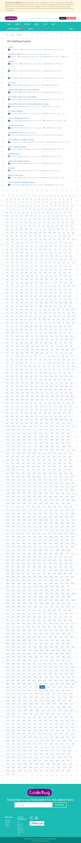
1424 (60, 533)
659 (51, 343)
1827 (29, 640)
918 (59, 403)
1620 (7, 587)
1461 (50, 543)
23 (19, 199)
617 (50, 333)
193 (73, 232)
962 (64, 413)
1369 (46, 520)
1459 (39, 543)
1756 (59, 620)
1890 (41, 657)
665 (12, 346)
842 (32, 386)
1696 (18, 607)
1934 (7, 670)
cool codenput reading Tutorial (21, 140)
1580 (65, 573)
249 (65, 246)
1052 (62, 436)
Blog (45, 24)
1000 (46, 423)
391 (71, 279)
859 (46, 389)
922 (7, 406)
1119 (22, 456)
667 (22, 346)
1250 (29, 490)
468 (32, 299)
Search (30, 28)
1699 (35, 607)
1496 (34, 553)
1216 (55, 480)
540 (31, 316)
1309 (68, 503)
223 (7, 242)
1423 (55, 533)
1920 (71, 663)
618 (55, 333)
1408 (46, 530)
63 (43, 206)
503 (65, 306)
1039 (57, 433)
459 (55, 296)
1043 (13, 436)
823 (7, 383)
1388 (7, 526)
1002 (57, 423)
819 (55, 379)
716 (54, 356)
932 (55, 406)
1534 (28, 563)
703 (61, 353)
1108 (34, 453)
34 (63, 199)
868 (22, 393)
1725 (34, 613)
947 (60, 409)
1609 (19, 583)
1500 (56, 553)
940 (27, 409)
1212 (34, 480)
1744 (65, 617)
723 (16, 359)
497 (36, 306)
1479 (7, 550)
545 (54, 316)
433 (65, 289)
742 (35, 363)
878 (71, 393)
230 (41, 242)
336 (7, 269)
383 (31, 279)
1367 (35, 520)
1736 (23, 617)
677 (71, 346)
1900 (30, 660)
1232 (72, 483)
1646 (18, 593)
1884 (7, 657)
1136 (44, 460)
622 (7, 336)
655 (31, 343)
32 (55, 199)
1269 (62, 493)
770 (27, 369)
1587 (34, 577)
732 (59, 359)
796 (12, 376)
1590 (51, 577)
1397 (56, 526)
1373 (67, 520)
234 (60, 242)
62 (39, 206)
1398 (62, 526)
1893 (57, 657)
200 (35, 236)
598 (26, 329)
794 (69, 373)
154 (30, 226)
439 (26, 292)
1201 (44, 476)
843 (37, 386)
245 (46, 246)
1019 (13, 429)
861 (56, 389)
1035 (35, 433)
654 (26, 343)
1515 (65, 556)
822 (69, 379)
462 (69, 296)
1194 (7, 476)
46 (43, 202)
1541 (66, 563)
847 (56, 386)
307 (7, 262)
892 (72, 396)
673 (52, 346)
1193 (71, 473)
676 (66, 346)
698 (37, 353)
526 (35, 313)
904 (61, 399)
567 (17, 323)
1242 (56, 486)
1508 (29, 556)
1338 (18, 513)
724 (21, 359)
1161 (38, 466)
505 (7, 309)
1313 (23, 506)
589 (51, 326)
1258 (71, 490)
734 (68, 359)
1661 (29, 597)
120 (12, 219)
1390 (18, 526)
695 (22, 353)
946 (55, 409)
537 (17, 316)
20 (7, 199)
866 (12, 393)
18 (70, 196)
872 (42, 393)
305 (66, 259)
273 (46, 252)
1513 (55, 556)
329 (41, 266)
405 (70, 282)
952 (17, 413)
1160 (33, 466)
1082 (29, 446)
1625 (35, 587)
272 (41, 252)
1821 (66, 637)
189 (54, 232)
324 (17, 266)
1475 (56, 546)
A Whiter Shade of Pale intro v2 (41, 54)
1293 (51, 500)
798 (21, 376)
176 (63, 229)
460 (59, 296)
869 (27, 393)
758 (39, 366)
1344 (51, 513)
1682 (7, 603)
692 (7, 353)
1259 (7, 493)
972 (46, 416)
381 (22, 279)
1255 (56, 490)
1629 (57, 587)
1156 (12, 466)
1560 (28, 570)
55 (10, 206)
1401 (7, 530)
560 (53, 319)
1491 (7, 553)
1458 (34, 543)
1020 (18, 429)
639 (22, 339)
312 (31, 262)
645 (52, 339)
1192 (65, 473)
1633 (13, 590)
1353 (28, 516)
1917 (55, 663)
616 (46, 333)
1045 (24, 436)
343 (41, 269)
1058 (29, 440)
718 (63, 356)
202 (45, 236)
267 (17, 252)
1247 (13, 490)
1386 (67, 523)
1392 (29, 526)
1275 (23, 496)
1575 (39, 573)
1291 (40, 500)
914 (40, 403)
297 (26, 259)
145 (58, 222)
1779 (44, 627)
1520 (23, 560)
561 (58, 319)
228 (31, 242)
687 (52, 349)
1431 (29, 536)
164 (7, 229)
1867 (47, 650)
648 (66, 339)
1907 (68, 660)
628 (37, 336)
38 (11, 202)
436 (12, 292)
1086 (52, 446)
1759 (7, 623)
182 (21, 232)
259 (45, 249)
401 (51, 282)
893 (7, 399)
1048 (40, 436)
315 (45, 262)
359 (50, 272)
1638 (40, 590)
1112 (54, 453)
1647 (24, 593)
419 (69, 286)
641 (32, 339)
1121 (33, 456)
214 (36, 239)
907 (7, 403)
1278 (39, 496)
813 (26, 379)
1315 (33, 506)
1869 (58, 650)
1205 (66, 476)
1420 (39, 533)
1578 (54, 573)
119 (7, 219)
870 (32, 393)
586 (36, 326)
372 (46, 276)
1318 (49, 506)
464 (12, 299)
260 (50, 249)
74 (18, 209)
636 (7, 339)
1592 (61, 577)
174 (54, 229)
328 (36, 266)
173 (49, 229)
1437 (61, 536)
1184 (23, 473)
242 (31, 246)
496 (31, 306)
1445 (34, 540)
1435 (50, 536)
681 (22, 349)
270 (32, 252)
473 (56, 299)
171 (40, 229)
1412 (67, 530)
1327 (29, 510)
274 (51, 252)
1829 (40, 640)
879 (7, 396)
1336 (7, 513)
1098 (51, 450)
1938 (29, 670)
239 (17, 246)
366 (17, 276)
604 (56, 329)
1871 (69, 650)
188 (49, 232)
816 (40, 379)
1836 (13, 643)
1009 (30, 426)
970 (37, 416)
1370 (51, 520)
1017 (73, 426)
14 (54, 196)
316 (50, 262)
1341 (34, 513)
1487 (51, 550)
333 (60, 266)
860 (50, 389)
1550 (44, 567)
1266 (46, 493)
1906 (63, 660)
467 (27, 299)
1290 (35, 500)
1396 (51, 526)
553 (21, 319)
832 (51, 383)
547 (64, 316)
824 (12, 383)
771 (31, 369)
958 (45, 413)
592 (65, 326)
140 (35, 222)
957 (40, 413)
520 (7, 313)
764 (68, 366)
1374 (73, 520)
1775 (23, 627)
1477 (66, 546)
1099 (57, 450)
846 (51, 386)
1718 (64, 610)
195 (12, 236)
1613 (40, 583)
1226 (40, 483)
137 (21, 222)
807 (66, 376)
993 (12, 423)
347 (60, 269)
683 (32, 349)
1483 (29, 550)
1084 (41, 446)
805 (56, 376)
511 (36, 309)
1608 (13, 583)
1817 (44, 637)
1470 (29, 546)
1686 (30, 603)
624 (17, 336)
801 (36, 376)
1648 (29, 593)
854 (21, 389)
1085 (46, 446)
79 (38, 209)
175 (58, 229)
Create (17, 24)
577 (64, 323)
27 (35, 199)
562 (63, 319)
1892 (52, 657)
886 (42, 396)
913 (36, 403)
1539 (55, 563)
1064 (62, 440)
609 (12, 333)
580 (7, 326)
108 (26, 216)
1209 (18, 480)
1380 (34, 523)
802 (41, 376)
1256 (61, 490)
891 (67, 396)
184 (31, 232)
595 (12, 329)
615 (41, 333)
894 (12, 399)
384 (36, 279)
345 (51, 269)
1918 (60, 663)
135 (12, 222)
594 (7, 329)
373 (51, 276)
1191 (60, 473)
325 (22, 266)
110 (36, 216)
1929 (50, 667)
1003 (63, 423)
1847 (7, 647)
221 (68, 239)
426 (31, 289)
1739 (39, 617)
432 (60, 289)
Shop (53, 24)
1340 (29, 513)
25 (27, 199)
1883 (67, 653)
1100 (62, 450)
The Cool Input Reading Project (21, 182)
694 (17, 353)
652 (17, 343)
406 (7, 286)
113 (49, 216)
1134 (33, 460)
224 (12, 242)
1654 (62, 593)
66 (55, 206)
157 (43, 226)
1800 (18, 633)
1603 (51, 580)
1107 (28, 453)
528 (45, 313)
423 (17, 289)
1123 (43, 456)
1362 (7, 520)
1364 (18, 520)
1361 (71, 516)
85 (63, 209)
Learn (36, 24)
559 (49, 319)
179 (7, 232)
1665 (52, 597)
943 (41, 409)
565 (7, 323)
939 (22, 409)
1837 (18, 643)
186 (40, 232)
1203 (55, 476)
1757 (65, 620)
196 (16, 236)
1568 (71, 570)
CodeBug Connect (15, 28)
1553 (60, 567)
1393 (34, 526)
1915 (44, 663)
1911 (24, 663)
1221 (13, 483)
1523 (38, 560)
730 (50, 359)
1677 (51, 600)
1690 (52, 603)
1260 (13, 493)
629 (42, 336)
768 (17, 369)
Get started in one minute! (50, 18)
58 (22, 206)
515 (54, 309)
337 (12, 269)
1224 (29, 483)
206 (64, 236)
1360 (66, 516)
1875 (23, 653)
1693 (69, 603)
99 (51, 212)
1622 (18, 587)
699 (42, 353)
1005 (7, 426)
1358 (55, 516)
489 (66, 303)
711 (31, 356)
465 (17, 299)
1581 (70, 573)
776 (54, 369)
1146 (28, 463)
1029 (68, 429)
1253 (45, 490)
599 (31, 329)
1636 (29, 590)
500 (50, 306)
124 (30, 219)
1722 (18, 613)
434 (70, 289)
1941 (45, 670)
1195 (12, 476)
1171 (23, 470)
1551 (50, 567)
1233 (7, 486)
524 (26, 313)
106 (17, 216)
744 (45, 363)
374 (56, 276)
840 (22, 386)
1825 (18, 640)
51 (63, 202)
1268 (57, 493)
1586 (29, 577)
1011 (41, 426)
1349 (7, 516)
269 (27, 252)
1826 (24, 640)
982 (26, 419)
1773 (12, 627)
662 (65, 343)
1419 (33, 533)
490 (71, 303)
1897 (13, 660)
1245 (72, 486)
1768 (56, 623)
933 (60, 406)
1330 (45, 510)
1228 (50, 483)
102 (65, 212)
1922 (12, 667)
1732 (71, 613)
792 (60, 373)
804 (51, 376)
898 (32, 399)
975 (60, 416)
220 (63, 239)
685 (42, 349)
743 (40, 363)
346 (55, 269)
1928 (45, 667)
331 (51, 266)
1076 (62, 443)
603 (51, 329)
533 (69, 313)
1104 (12, 453)
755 (25, 366)
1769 (61, 623)
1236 (23, 486)
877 (66, 393)
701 (52, 353)
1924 (23, 667)
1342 (40, 513)
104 (7, 216)
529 (50, 313)
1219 (71, 480)
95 (35, 212)
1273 (12, 496)
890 (62, 396)
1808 (63, 633)
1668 (69, 597)
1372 (62, 520)
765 (73, 366)
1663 (40, 597)
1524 (44, 560)
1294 (56, 500)
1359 (60, 516)
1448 (50, 540)
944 (46, 409)
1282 (61, 496)
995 (22, 423)
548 (69, 316)
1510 (40, 556)
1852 (34, 647)
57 (18, 206)
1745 (71, 617)
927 (31, 406)
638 (17, 339)
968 (27, 416)
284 (32, 256)
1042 (7, 436)
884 (32, 396)
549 (73, 316)
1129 (7, 460)
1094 (29, 450)
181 (17, 232)
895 (17, 399)
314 (40, 262)
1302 (29, 503)
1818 (50, 637)
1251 (34, 490)
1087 (57, 446)
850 (71, 386)
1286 (13, 500)
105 (12, 216)
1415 (12, 533)
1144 (18, 463)
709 (22, 356)
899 (37, 399)
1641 (57, 590)
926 (26, 406)
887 (47, 396)
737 (12, 363)
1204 (61, 476)
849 (66, 386)
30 (47, 199)
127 (44, 219)
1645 (13, 593)
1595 (7, 580)
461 (64, 296)
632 (56, 336)
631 (52, 336)
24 (23, 199)
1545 (18, 567)
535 (7, 316)
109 (31, 216)
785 (26, 373)
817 (45, 379)
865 (7, 393)
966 (17, 416)
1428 (13, 536)
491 (7, 306)
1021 (24, 429)
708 (17, 356)
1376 (12, 523)
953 (21, 413)
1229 (56, 483)
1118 (17, 456)
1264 (35, 493)
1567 (66, 570)
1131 (18, 460)
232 (51, 242)
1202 (50, 476)
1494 (23, 553)
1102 (73, 450)
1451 (67, 540)
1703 (57, 607)
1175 (43, 470)
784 (21, 373)
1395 (45, 526)
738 (17, 363)
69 (68, 206)
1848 (13, 647)
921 (73, 403)
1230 (61, 483)
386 (46, 279)
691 (72, 349)
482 (31, 303)
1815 (34, 637)
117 (66, 216)
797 (17, 376)
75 (22, 209)
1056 (18, 440)
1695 (13, 607)
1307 (57, 503)
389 (61, 279)
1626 (40, 587)
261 (55, 249)
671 (42, 346)
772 (36, 369)
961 (59, 413)
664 (7, 346)
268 (22, 252)
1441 (13, 540)
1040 (63, 433)
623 (12, 336)
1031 (13, 433)
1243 (61, 486)
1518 (12, 560)
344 (46, 269)
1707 (7, 610)
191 (64, 232)
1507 (23, 556)
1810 (7, 637)
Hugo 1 (11, 61)
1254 (50, 490)
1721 (13, 613)
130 (58, 219)
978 (7, 419)
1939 (34, 670)
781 (7, 373)
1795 (61, 630)
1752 (39, 620)
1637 (35, 590)
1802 (29, 633)
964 (7, 416)
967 (22, 416)
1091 (13, 450)
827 (27, 383)
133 (72, 219)
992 (7, 423)
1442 (18, 540)
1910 (18, 663)
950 (7, 413)
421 (7, 289)
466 (22, 299)
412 (36, 286)
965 (12, 416)
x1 (9, 68)
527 (40, 313)
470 (42, 299)
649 (71, 339)
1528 (65, 560)
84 (59, 209)
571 (36, 323)
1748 (18, 620)
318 (59, 262)
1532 (18, 563)
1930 (56, 667)
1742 (55, 617)
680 (17, 349)
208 (7, 239)
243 (36, 246)
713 (40, 356)
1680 (67, 600)
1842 (46, 643)
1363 (13, 520)
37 (7, 202)
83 (54, 209)
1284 (72, 496)
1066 (7, 443)
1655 (67, 593)
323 (12, 266)
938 (17, 409)
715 (49, 356)
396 (26, 282)
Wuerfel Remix (14, 133)
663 (70, 343)
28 (39, 199)
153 (25, 226)
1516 (70, 556)
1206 (72, 476)
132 (67, 219)
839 (17, 386)
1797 (72, 630)
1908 (7, 663)
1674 (34, 600)
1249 (24, 490)
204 (55, 236)
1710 (23, 610)
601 (41, 329)
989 (61, 419)
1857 (62, 647)
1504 (7, 556)
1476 (61, 546)
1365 (24, 520)
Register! (71, 18)
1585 (23, 577)
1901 (35, 660)
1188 (44, 473)
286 (41, 256)
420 (73, 286)
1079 (13, 446)
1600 (34, 580)
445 (55, 292)
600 (36, 329)
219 (59, 239)
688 (57, 349)
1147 (33, 463)
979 (12, 419)
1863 (24, 650)
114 (53, 216)
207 (69, 236)
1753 (44, 620)
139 (30, 222)
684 (37, 349)
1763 (29, 623)
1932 (67, 667)
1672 (24, 600)
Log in (63, 18)
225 (17, 242)
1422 (49, 533)
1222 (18, 483)
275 (55, 252)
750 (73, 363)
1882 (62, 653)
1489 (62, 550)
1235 (18, 486)
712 (36, 356)
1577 (49, 573)
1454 (12, 543)
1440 (7, 540)
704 (66, 353)
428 (41, 289)
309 (17, 262)
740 (26, 363)
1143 (12, 463)
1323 (7, 510)
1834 (68, 640)
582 (17, 326)
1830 (46, 640)
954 (26, 413)
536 (12, 316)
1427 (7, 536)
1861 (13, 650)
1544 (12, 567)
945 (51, 409)
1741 (50, 617)
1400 (73, 526)
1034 (29, 433)
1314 (28, 506)
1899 (24, 660)
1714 (44, 610)
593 (70, 326)
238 (12, 246)
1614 (45, 583)
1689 (47, 603)
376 (65, 276)
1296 (67, 500)
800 (31, 376)
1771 (72, 623)
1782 (60, 627)
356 (35, 272)
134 (7, 222)
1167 (70, 466)
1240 (45, 486)
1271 (73, 493)
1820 (61, 637)
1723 (23, 613)
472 (51, 299)
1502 (67, 553)
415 (50, 286)
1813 (23, 637)
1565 (55, 570)
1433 (40, 536)
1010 (35, 426)
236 (70, 242)
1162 (43, 466)
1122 (38, 456)
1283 (66, 496)
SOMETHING (13, 154)
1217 (60, 480)
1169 (13, 470)
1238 (34, 486)
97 (43, 212)
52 (67, 202)
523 (21, 313)
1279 (44, 496)
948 (65, 409)
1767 (50, 623)
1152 (59, 463)
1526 (54, 560)
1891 (47, 657)
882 (22, 396)
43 (31, 202)
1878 (40, 653)
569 (26, 323)
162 (66, 226)
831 (47, 383)
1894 (63, 657)
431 (55, 289)
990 (66, 419)
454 (31, 296)
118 (71, 216)
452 (21, 296)
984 (36, 419)
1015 (62, 426)
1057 (23, 440)
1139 (59, 460)
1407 (40, 530)
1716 (54, 610)
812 (22, 379)
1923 (18, 667)
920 (68, 403)
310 (22, 262)
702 (56, 353)
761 (54, 366)
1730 (60, 613)
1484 (35, 550)
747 (59, 363)
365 (12, 276)
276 (60, 252)
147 (67, 222)
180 (12, 232)
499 (46, 306)
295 (17, 259)
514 (49, 309)
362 (64, 272)
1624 (29, 587)
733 (64, 359)
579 (73, 323)
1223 (23, 483)
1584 (18, 577)
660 (55, 343)
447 (65, 292)
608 (7, 333)
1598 (23, 580)
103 (70, 212)
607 (71, 329)
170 (36, 229)
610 (17, 333)
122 (21, 219)
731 (54, 359)
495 (26, 306)
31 (51, 199)
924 (17, 406)
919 (64, 403)
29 (43, 199)
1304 (40, 503)
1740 (44, 617)
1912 (29, 663)
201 (40, 236)
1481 (18, 550)
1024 (40, 429)
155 (34, 226)
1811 (13, 637)
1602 (45, 580)
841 (27, 386)
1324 (13, 510)
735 (73, 359)
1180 (69, 470)
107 (21, 216)
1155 (7, 466)
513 (45, 309)
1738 (34, 617)
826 (22, 383)
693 (12, 353)
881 (17, 396)
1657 (7, 597)
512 (40, 309)
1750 (28, 620)
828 (32, 383)
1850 (24, 647)
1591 (56, 577)
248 (60, 246)
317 (54, 262)
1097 (46, 450)
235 (65, 242)
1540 (60, 563)
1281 (55, 496)
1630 (63, 587)
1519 (17, 560)
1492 (12, 553)
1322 (70, 506)
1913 (34, 663)
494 (21, 306)
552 (16, 319)
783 (17, 373)
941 (32, 409)
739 (21, 363)
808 (71, 376)
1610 (24, 583)
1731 (66, 613)
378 (7, 279)
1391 (24, 526)
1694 (7, 607)
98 (47, 212)
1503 (72, 553)
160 (57, 226)
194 (7, 236)
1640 (52, 590)
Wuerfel (32, 132)
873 (47, 393)
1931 (61, 667)
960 (54, 413)
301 (46, 259)
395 (22, 282)
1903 (46, 660)
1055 (13, 440)
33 (59, 199)
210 (17, 239)
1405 (29, 530)
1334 (67, 510)
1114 (65, 453)
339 (22, 269)
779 (68, 369)
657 (41, 343)
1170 (18, 470)
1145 (23, 463)
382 (26, 279)
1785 (7, 630)
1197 (23, 476)
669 (32, 346)
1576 (44, 573)
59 (26, 206)
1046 (29, 436)
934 (65, 406)
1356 (44, 516)
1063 (57, 440)
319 (64, 262)
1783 (65, 627)
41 (23, 202)
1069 (24, 443)
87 (71, 209)
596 (17, 329)
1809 (69, 633)
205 (60, 236)
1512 (50, 556)
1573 (28, 573)
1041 (68, 433)
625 (22, 336)
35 (67, 199)
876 (61, 393)
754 (21, 366)
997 (31, 423)
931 (51, 406)
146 (63, 222)
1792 (45, 630)
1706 (73, 607)
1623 (24, 587)
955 (31, 413)
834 (61, 383)
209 (12, 239)
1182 (12, 473)
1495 (29, 553)
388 (56, 279)
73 (14, 209)
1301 (24, 503)
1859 (73, 647)
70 (72, 206)
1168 (7, 470)
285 (36, 256)
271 (37, 252)
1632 (7, 590)
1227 (45, 483)
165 (12, 229)
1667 (63, 597)
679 (12, 349)
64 (47, 206)
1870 (63, 650)
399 (41, 282)
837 (7, 386)
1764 (34, 623)
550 (7, 319)
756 (30, 366)
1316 (38, 506)
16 (62, 196)
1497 (40, 553)
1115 (70, 453)
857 (36, 389)
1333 (61, 510)
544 (50, 316)
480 (21, 303)
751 (7, 366)
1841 (40, 643)
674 (57, 346)
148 (72, 222)
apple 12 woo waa (15, 175)
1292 (46, 500)
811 (17, 379)
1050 (51, 436)
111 (40, 216)
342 (36, 269)
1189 (50, 473)
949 (70, 409)
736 (7, 363)
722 (12, 359)
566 (12, 323)
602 (46, 329)
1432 (34, 536)
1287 (18, 500)
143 (49, 222)
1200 (39, 476)
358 (45, 272)
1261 (18, 493)
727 (35, 359)
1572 (23, 573)
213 (31, 239)
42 (27, 202)
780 (73, 369)
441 (36, 292)
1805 (46, 633)
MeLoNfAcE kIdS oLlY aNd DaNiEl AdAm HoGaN (28, 104)
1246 (7, 490)
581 (12, 326)
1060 (40, 440)
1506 (18, 556)
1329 (40, 510)
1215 (50, 480)
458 (50, 296)
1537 (44, 563)
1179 (64, 470)
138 (26, 222)
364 (7, 276)
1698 (29, 607)
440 (31, 292)
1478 (72, 546)
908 (12, 403)
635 (71, 336)
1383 (50, 523)
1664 (46, 597)
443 (46, 292)
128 (49, 219)
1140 (65, 460)
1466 (7, 546)
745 (49, 363)
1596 (12, 580)
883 (27, 396)
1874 (18, 653)
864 (71, 389)
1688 (41, 603)
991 (71, 419)
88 (7, 212)
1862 (18, 650)
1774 (18, 627)
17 (66, 196)
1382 (45, 523)
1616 (56, 583)
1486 (46, 550)
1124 (48, 456)
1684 (19, 603)
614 (36, 333)
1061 (45, 440)
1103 (7, 453)
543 (45, 316)
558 (44, 319)
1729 (55, 613)
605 (61, 329)
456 (40, 296)
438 (22, 292)
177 (67, 229)
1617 (61, 583)
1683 (13, 603)
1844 (57, 643)
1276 (28, 496)
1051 (57, 436)
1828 (35, 640)
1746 (7, 620)
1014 (57, 426)
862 (60, 389)
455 (36, 296)
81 (46, 209)
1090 (7, 450)
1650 (40, 593)
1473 (45, 546)
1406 (35, 530)
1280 (50, 496)
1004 (68, 423)
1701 (46, 607)
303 (56, 259)
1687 (35, 603)
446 (60, 292)
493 (17, 306)
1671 (18, 600)
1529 (70, 560)
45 (39, 202)
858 (41, 389)
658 (46, 343)
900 (42, 399)
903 (56, 399)
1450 (61, 540)
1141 (70, 460)
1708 (13, 610)
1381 (39, 523)
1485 (40, 550)
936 (7, 409)
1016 (67, 426)
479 (17, 303)
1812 (18, 637)
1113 (59, 453)
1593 (66, 577)
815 (36, 379)
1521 (28, 560)
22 (15, 199)
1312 (17, 506)
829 (37, 383)
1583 (13, 577)
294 (12, 259)
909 (17, 403)
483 (36, 303)
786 (31, 373)
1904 (51, 660)
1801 (24, 633)
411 (32, 286)
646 (56, 339)
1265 (40, 493)
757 (35, 366)
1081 (24, 446)
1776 (28, 627)
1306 (51, 503)
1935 (13, 670)
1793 (50, 630)
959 (50, 413)
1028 (62, 429)
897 (27, 399)
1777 (33, 627)
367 (22, 276)
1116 (7, 456)
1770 (67, 623)
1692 (63, 603)
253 (16, 249)
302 (51, 259)
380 (17, 279)
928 (36, 406)
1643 (68, 590)
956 (35, 413)
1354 (34, 516)
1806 (52, 633)
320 (68, 262)
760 (49, 366)
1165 (59, 466)
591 (60, 326)
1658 (13, 597)
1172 (28, 470)
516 (58, 309)
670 (37, 346)
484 (41, 303)
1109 (39, 453)
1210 (24, 480)
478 (12, 303)
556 (35, 319)
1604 (56, 580)
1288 (24, 500)
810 (12, 379)
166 (17, 229)
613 (31, 333)
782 (12, 373)
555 (30, 319)
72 (10, 209)
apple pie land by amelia (18, 161)
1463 (61, 543)
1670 (13, 600)
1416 (17, 533)
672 (47, 346)
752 (12, 366)
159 (53, 226)
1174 (38, 470)
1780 (49, 627)
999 (41, 423)
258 (40, 249)
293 (7, 259)
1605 (62, 580)
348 (65, 269)
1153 (64, 463)
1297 (73, 500)
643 (42, 339)
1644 (7, 593)
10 (39, 196)
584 (26, 326)
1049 (46, 436)
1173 (33, 470)
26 (31, 199)
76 (26, 209)
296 (22, 259)
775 (50, 369)
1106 (23, 453)
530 (54, 313)
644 (47, 339)
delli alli (11, 168)
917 (54, 403)
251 (7, 249)
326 (26, 266)
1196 (17, 476)
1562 (39, 570)
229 (36, 242)
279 (7, 256)
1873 (13, 653)
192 (68, 232)
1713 (39, 610)
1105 (18, 453)
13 (50, 196)
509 (26, 309)
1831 (51, 640)
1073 (46, 443)
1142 (7, 463)
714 (45, 356)
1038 (51, 433)
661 (61, 343)
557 (40, 319)
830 (42, 383)
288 (51, 256)
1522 (33, 560)
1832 (57, 640)
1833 (62, 640)
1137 (49, 460)
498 (41, 306)
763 (63, 366)
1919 (65, 663)
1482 (23, 550)
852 (12, 389)
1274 (18, 496)
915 (45, 403)
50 (59, 202)
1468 (18, 546)
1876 (29, 653)
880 (12, 396)
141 (40, 222)
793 (65, 373)
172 (45, 229)
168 (26, 229)
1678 (56, 600)
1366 (29, 520)
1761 (18, 623)
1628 (51, 587)
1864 (30, 650)
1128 (69, 456)
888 (52, 396)
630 (47, 336)
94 (31, 212)
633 (61, 336)
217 (50, 239)
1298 (7, 503)
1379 (28, 523)
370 (37, 276)
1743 (60, 617)
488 (61, 303)
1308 (62, 503)
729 (45, 359)
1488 (57, 550)
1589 (45, 577)
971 (42, 416)
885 (37, 396)
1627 (46, 587)
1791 (40, 630)
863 (66, 389)
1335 (72, 510)
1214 (45, 480)
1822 (71, 637)
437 (17, 292)
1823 (7, 640)
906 (71, 399)
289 (56, 256)
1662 (35, 597)
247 (55, 246)
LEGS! (10, 47)
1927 (40, 667)
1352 (23, 516)
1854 (45, 647)
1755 (54, 620)
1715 (49, 610)
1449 (56, 540)
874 (52, 393)
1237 (29, 486)
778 (63, 369)
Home (9, 24)
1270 (68, 493)
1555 (71, 567)
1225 (34, 483)
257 (35, 249)
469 (37, 299)
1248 (18, 490)
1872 (7, 653)
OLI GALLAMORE (15, 111)
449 (7, 296)
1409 (51, 530)
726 (31, 359)
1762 (23, 623)
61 (35, 206)
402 (56, 282)
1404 (24, 530)
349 (70, 269)
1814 (28, 637)
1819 (55, 637)
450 (12, 296)
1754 (49, 620)
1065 (68, 440)
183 (26, 232)
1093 (24, 450)
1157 (17, 466)
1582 (7, 577)
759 (44, 366)
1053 (68, 436)
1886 (19, 657)
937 (12, 409)
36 (71, 199)
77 (30, 209)
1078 (7, 446)
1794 (56, 630)
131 (63, 219)
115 (58, 216)
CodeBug (11, 18)
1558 (18, 570)
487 (56, 303)
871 (37, 393)
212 (26, 239)
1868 (52, 650)
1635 (24, 590)
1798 (7, 633)
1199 (33, 476)
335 (70, 266)
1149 (44, 463)
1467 (13, 546)
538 (21, 316)
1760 (12, 623)
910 (22, 403)
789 (46, 373)
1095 (35, 450)
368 (27, 276)
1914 (39, 663)
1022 (29, 429)
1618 (66, 583)
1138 (54, 460)
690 (67, 349)
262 (59, 249)
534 (73, 313)
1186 (33, 473)
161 (62, 226)
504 (70, 306)
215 (40, 239)
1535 (34, 563)
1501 (61, 553)
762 (58, 366)
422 (12, 289)
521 (12, 313)
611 (22, 333)
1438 (67, 536)
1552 (55, 567)
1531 (13, 563)
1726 (39, 613)
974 (56, 416)
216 (45, 239)
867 (17, 393)
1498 (45, 553)
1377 (18, 523)
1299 (13, 503)
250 (70, 246)
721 (7, 359)
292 (71, 256)
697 (32, 353)
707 (12, 356)
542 (40, 316)
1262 (23, 493)
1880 (51, 653)
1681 (73, 600)
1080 (18, 446)
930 (46, 406)
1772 (7, 627)
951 (12, 413)
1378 (23, 523)
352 (17, 272)
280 (12, 256)
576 (59, 323)
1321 (65, 506)
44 (35, 202)
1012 (46, 426)
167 (21, 229)
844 (42, 386)
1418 (28, 533)
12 (47, 196)
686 (47, 349)
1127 (64, 456)
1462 (55, 543)
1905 (57, 660)
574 (50, 323)
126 (39, 219)
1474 (51, 546)
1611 (29, 583)
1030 (7, 433)
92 (23, 212)
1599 (28, 580)
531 (59, 313)
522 (17, 313)
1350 (13, 516)
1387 (72, 523)
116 (62, 216)
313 (36, 262)
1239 (40, 486)
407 (12, 286)
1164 (54, 466)
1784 (71, 627)
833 (56, 383)
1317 (44, 506)
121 (16, 219)
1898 (18, 660)
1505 (13, 556)
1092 (18, 450)
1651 (46, 593)
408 (17, 286)
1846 (68, 643)
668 (27, 346)
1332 (56, 510)
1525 (49, 560)
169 (31, 229)
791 (55, 373)
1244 (67, 486)
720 (72, 356)
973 (51, 416)
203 (50, 236)
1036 (40, 433)
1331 (51, 510)
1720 (7, 613)
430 (50, 289)
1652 (51, 593)
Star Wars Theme (15, 54)
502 (60, 306)
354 (26, 272)
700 (47, 353)
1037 (46, 433)
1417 (23, 533)
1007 (18, 426)
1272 (7, 496)
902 (51, 399)
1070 (30, 443)
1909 (13, 663)
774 (45, 369)
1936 (18, 670)
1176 (48, 470)
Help (71, 28)
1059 (34, 440)
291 (66, 256)
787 (36, 373)
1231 (67, 483)
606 (66, 329)
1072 (41, 443)
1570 (13, 573)
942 (36, 409)
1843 (51, 643)
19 (74, 196)
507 (17, 309)
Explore (27, 24)
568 (22, 323)
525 (31, 313)
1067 (13, 443)
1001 (52, 423)
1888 (30, 657)
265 (7, 252)
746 (54, 363)
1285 (7, 500)
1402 (13, 530)
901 (47, 399)
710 (27, 356)
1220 (7, 483)
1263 (29, 493)
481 (26, 303)
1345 (56, 513)
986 (46, 419)
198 (26, 236)
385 (41, 279)
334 (65, 266)
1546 (23, 567)
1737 (28, 617)
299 (36, 259)
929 (41, 406)
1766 (45, 623)
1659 (18, 597)
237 (7, 246)
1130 (12, 460)
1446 (40, 540)
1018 (7, 429)
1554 (65, 567)
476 (70, 299)
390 (66, 279)
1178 (59, 470)
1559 (23, 570)
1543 (7, 567)
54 (7, 206)
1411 (62, 530)
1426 (71, 533)
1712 (34, 610)
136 (16, 222)
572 (41, 323)
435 (7, 292)
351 (12, 272)
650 (7, 343)
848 (61, 386)
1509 (34, 556)
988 (56, 419)
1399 (67, 526)
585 (31, 326)
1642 (62, 590)
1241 (51, 486)
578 (68, 323)
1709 (18, 610)
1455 (18, 543)
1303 (35, 503)
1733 (7, 617)
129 (53, 219)
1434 (45, 536)
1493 (18, 553)
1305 (46, 503)
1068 (19, 443)
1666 (57, 597)
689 (62, 349)
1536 (39, 563)
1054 (7, 440)
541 (36, 316)
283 (27, 256)
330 (46, 266)
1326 (23, 510)
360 (54, 272)
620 (65, 333)
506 (12, 309)
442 (41, 292)
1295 (62, 500)
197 (21, 236)
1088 (63, 446)
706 (7, 356)
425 (26, 289)
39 (15, 202)
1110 (44, 453)
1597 (18, 580)
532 (64, 313)
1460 (45, 543)
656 (36, 343)
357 (40, 272)
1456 (23, 543)
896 (22, 399)
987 (51, 419)
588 (46, 326)
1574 (33, 573)
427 (36, 289)
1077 (68, 443)
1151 (54, 463)
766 (7, 369)
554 (26, 319)
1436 (56, 536)
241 (27, 246)
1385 (61, 523)
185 (35, 232)
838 (12, 386)
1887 (24, 657)
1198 (28, 476)
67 (59, 206)
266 (12, 252)
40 (19, 202)
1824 (13, 640)
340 (27, 269)
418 (64, 286)
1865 (35, 650)
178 (72, 229)
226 (22, 242)
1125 (53, 456)
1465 (72, 543)
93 (27, 212)
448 (70, 292)
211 (22, 239)
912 (31, 403)
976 (65, 416)
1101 (68, 450)
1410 (57, 530)
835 (66, 383)
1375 (7, 523)
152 (21, 226)
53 (71, 202)
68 (64, 206)
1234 (13, 486)
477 (7, 303)
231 (46, 242)
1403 (18, 530)
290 (61, 256)
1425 (66, 533)
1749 (23, 620)
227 (26, 242)
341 (32, 269)
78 (34, 209)
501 (55, 306)
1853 (40, 647)
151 (16, 226)
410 (27, 286)
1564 (50, 570)
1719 (70, 610)
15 (58, 196)
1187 (39, 473)
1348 (72, 513)
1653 (57, 593)
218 (54, 239)
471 (47, 299)
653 (22, 343)
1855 (51, 647)
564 (73, 319)
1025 (45, 429)
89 (11, 212)
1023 (34, 429)
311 (27, 262)
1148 (38, 463)
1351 (18, 516)
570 (31, 323)
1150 (49, 463)
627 (32, 336)
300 (41, 259)
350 (7, 272)
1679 (61, 600)
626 (27, 336)
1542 (71, 563)
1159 (28, 466)
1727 (44, 613)
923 (12, 406)
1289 (29, 500)
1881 (56, 653)
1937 (23, 670)
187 (45, 232)
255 (26, 249)
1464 (67, 543)
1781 (54, 627)
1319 (54, 506)
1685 (24, 603)
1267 (51, 493)
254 (21, 249)
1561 (34, 570)
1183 (18, 473)
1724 (28, 613)
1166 (65, 466)
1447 (45, 540)
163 (71, 226)
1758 (70, 620)
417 (59, 286)
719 (67, 356)
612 (27, 333)
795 (7, 376)
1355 (39, 516)
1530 (7, 563)
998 (36, 423)
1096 (40, 450)
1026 (51, 429)
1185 (28, 473)
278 (69, 252)
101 (61, 212)
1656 (73, 593)
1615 (51, 583)
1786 (13, 630)
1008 (24, 426)
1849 (18, 647)
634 (66, 336)
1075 (57, 443)
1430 (23, 536)
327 (31, 266)
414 (45, 286)
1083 (35, 446)
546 (59, 316)
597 (21, 329)
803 (46, 376)
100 (56, 212)
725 (26, 359)
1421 (44, 533)
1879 (45, 653)
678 (7, 349)
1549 (39, 567)
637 (12, 339)
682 (27, 349)
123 (25, 219)
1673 (29, 600)
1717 (59, 610)
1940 (40, 670)
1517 (7, 560)
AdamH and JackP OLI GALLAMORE (23, 90)
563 (68, 319)
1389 (13, 526)
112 (44, 216)
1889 (35, 657)
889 (57, 396)
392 (7, 282)
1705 (67, 607)
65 (51, 206)
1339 (24, 513)
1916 (50, 663)
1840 (35, 643)
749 (68, 363)
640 (27, 339)
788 (41, 373)
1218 (65, 480)
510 (31, 309)
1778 (38, 627)
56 (15, 206)
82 (50, 209)
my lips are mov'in (15, 125)
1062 (51, 440)
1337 (13, 513)
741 (31, 363)
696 (27, 353)
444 (51, 292)
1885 (13, 657)
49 (55, 202)
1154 (69, 463)
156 (39, 226)
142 (44, 222)
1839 (29, 643)
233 (55, 242)
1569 (7, 573)
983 (31, 419)
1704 (62, 607)
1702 (51, 607)
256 (31, 249)
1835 (7, 643)
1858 (67, 647)
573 (45, 323)
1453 (7, 543)
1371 (57, 520)
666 (17, 346)
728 (40, 359)
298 (31, 259)
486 (51, 303)
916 (50, 403)
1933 (72, 667)
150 (12, 226)
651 (12, 343)
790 (50, 373)
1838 (24, 643)
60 (31, 206)
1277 (34, 496)
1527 (60, 560)
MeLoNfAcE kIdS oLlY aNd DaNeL (22, 97)
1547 (28, 567)
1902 (40, 660)
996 (26, 423)
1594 (72, 577)
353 (21, 272)
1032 (18, 433)
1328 (34, 510)
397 (31, 282)
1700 (40, 607)
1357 (50, 516)
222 (73, 239)
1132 (23, 460)
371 (42, 276)
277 (65, 252)
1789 (29, 630)
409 (22, 286)
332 (55, 266)
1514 (60, 556)
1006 (13, 426)
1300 (18, 503)
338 (17, 269)
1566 (61, 570)
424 (21, 289)
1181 (7, 473)
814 (31, 379)
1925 (29, 667)
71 (6, 209)
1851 (29, 647)
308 (12, 262)
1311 (12, 506)
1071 (35, 443)
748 (63, 363)
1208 (13, 480)
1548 (34, 567)
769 (22, 369)
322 (7, 266)
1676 (45, 600)
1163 (49, 466)
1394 (40, 526)
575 (54, 323)
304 (61, 259)
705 (71, 353)
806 (61, 376)
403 (61, 282)
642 (37, 339)
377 (70, 276)
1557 (12, 570)
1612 (35, 583)
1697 (24, 607)
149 (7, 226)
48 (51, 202)
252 (12, 249)
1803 (35, 633)
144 (53, 222)
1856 (56, 647)
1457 (28, 543)
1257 (66, 490)
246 (50, 246)
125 (35, 219)
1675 (40, 600)
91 (19, 212)
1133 (28, 460)
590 (55, 326)
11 (43, 196)
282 (22, 256)
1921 (7, 667)
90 (15, 212)
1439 (72, 536)
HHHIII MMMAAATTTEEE (18, 118)
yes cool (11, 83)
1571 (18, 573)
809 (7, 379)
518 (67, 309)
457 (45, 296)
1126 (59, 456)
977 (70, 416)
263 (64, 249)
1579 (59, 573)
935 (70, 406)
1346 (61, 513)
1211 (29, 480)
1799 (13, 633)
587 (41, 326)
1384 (56, 523)
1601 (40, 580)
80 (42, 209)
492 (12, 306)
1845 (62, 643)
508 (22, 309)
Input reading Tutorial (17, 147)
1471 (35, 546)
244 (41, 246)
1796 (66, 630)
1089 (69, 446)
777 (59, 369)
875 (56, 393)
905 (66, 399)
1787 (18, 630)
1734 (12, 617)
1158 (22, 466)
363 (69, 272)
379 (12, 279)
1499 (50, 553)
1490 (68, 550)
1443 (23, 540)
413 (41, 286)
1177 (54, 470)
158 (48, 226)
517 (63, 309)
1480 (13, 550)
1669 (7, 600)
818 (50, 379)
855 (26, 389)
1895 (68, 657)
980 (17, 419)
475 (65, 299)
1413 (72, 530)
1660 (24, 597)
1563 (44, 570)
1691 (58, 603)
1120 (27, 456)
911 (27, 403)
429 (46, 289)
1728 (50, 613)
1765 (39, 623)
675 (61, 346)
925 (22, 406)
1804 (40, 633)
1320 (59, 506)
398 (36, 282)
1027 (57, 429)
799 (26, 376)
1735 (18, 617)
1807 (57, 633)
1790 (34, 630)
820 (59, 379)
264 (69, 249)
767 (12, 369)
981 (22, 419)
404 (66, 282)
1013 (51, 426)
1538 (50, 563)
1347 (67, 513)
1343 (45, 513)
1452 (72, 540)
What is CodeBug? (37, 18)
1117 (12, 456)
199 (30, 236)
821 (65, 379)
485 (46, 303)
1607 (7, 583)
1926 (34, 667)
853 (17, 389)
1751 (33, 620)
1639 (46, 590)
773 (40, 369)
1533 (23, 563)
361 (59, 272)
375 (60, 276)
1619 (72, 583)
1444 (29, 540)
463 (7, 299)
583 (22, 326)
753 (16, 366)
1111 (50, 453)
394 (17, 282)
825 (17, 383)
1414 (7, 533)
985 (41, 419)
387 (51, 279)
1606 (68, 580)
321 (73, 262)
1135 (38, 460)
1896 (7, 660)
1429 (18, 536)
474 (61, 299)
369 (32, 276)
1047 (35, 436)
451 (17, 296)
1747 (12, 620)
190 (59, 232)
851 (7, 389)
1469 (24, 546)
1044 (18, 436)
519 (72, 309)
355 (31, 272)
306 (70, 259)
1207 (7, 480)
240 (22, 246)
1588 (40, 577)
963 (69, 413)
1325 (18, 510)
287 (46, 256)
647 (61, 339)
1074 (51, 443)
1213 (39, 480)
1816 (39, 637)
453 (26, 296)
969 (32, 416)
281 (17, 256)
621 (70, 333)
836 (71, 383)
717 (58, 356)
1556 (7, 570)
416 (55, 286)
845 (47, 386)
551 (12, 319)
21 (11, 199)
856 (31, 389)
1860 (7, 650)
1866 (41, 650)
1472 (40, 546)
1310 (7, 506)
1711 (29, 610)
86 (67, 209)
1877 (34, 653)
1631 (68, 587)
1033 (24, 433)
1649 (35, 593)
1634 (18, 590)
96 (39, 212)
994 (17, 423)
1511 (45, 556)
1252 (40, 490)
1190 (55, 473)
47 (47, 202)
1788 (23, 630)
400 (46, 282)
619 (60, 333)
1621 (13, 587)
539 (26, 316)
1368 (40, 520)
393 (12, 282)
